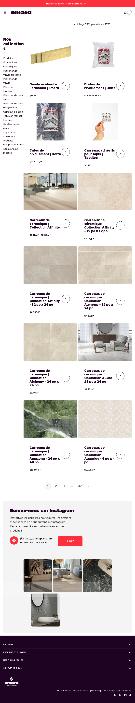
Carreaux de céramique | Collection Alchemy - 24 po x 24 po (44, 377)
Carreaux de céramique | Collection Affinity (44, 223)
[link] (50, 55)
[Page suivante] (87, 486)
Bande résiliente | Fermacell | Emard (44, 86)
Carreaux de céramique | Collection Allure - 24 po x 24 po (99, 375)
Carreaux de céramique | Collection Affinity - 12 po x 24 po (44, 298)
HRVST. (128, 690)
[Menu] (5, 12)
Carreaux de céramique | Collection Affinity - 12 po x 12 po (99, 225)
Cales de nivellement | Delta (45, 152)
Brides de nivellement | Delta (100, 86)
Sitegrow (108, 690)
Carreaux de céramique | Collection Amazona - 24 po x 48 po (44, 454)
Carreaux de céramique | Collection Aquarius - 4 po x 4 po (99, 454)
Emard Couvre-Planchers (77, 690)
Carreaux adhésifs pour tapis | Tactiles (99, 153)
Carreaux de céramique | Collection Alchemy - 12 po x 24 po (98, 300)
